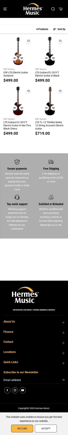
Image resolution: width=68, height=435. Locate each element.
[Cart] (61, 9)
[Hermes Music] (33, 9)
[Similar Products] (28, 41)
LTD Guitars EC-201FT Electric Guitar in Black (47, 74)
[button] (5, 9)
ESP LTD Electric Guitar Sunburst (15, 74)
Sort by (61, 29)
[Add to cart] (21, 58)
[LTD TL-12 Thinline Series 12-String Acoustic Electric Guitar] (50, 101)
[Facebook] (7, 390)
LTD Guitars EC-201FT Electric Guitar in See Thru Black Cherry (17, 125)
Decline (22, 428)
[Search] (53, 9)
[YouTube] (23, 390)
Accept (45, 428)
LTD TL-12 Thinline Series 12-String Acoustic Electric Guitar (49, 125)
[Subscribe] (63, 380)
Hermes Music (42, 408)
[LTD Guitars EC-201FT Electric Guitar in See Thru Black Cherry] (18, 101)
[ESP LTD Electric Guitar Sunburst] (18, 51)
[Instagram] (15, 390)
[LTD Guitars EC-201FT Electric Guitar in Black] (50, 51)
